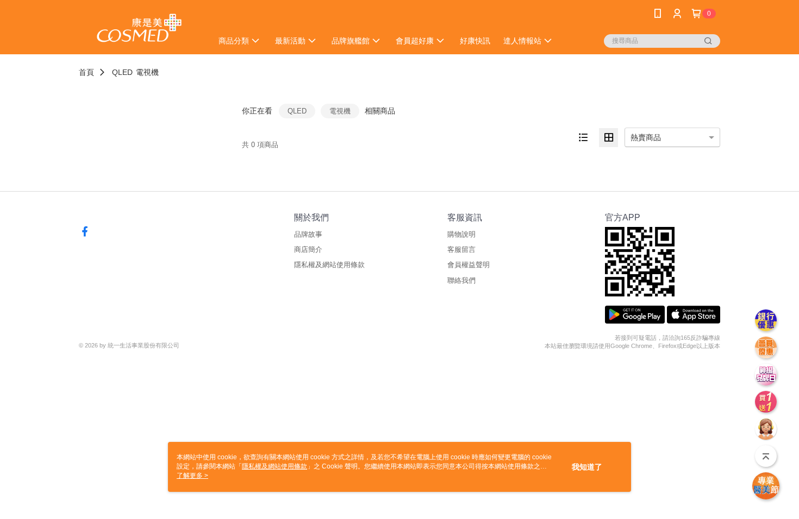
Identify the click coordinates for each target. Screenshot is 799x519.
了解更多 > (192, 475)
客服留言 (461, 249)
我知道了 (587, 467)
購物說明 (461, 234)
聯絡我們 (461, 280)
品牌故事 (308, 234)
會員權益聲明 (468, 265)
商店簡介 (308, 249)
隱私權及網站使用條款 (329, 265)
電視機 (147, 72)
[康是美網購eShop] (139, 28)
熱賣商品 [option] (646, 137)
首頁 (86, 72)
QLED (122, 72)
